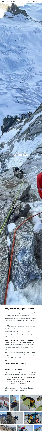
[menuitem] (27, 1)
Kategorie (27, 1)
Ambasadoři (9, 1)
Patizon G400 (17, 363)
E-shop (14, 1)
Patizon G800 (24, 363)
